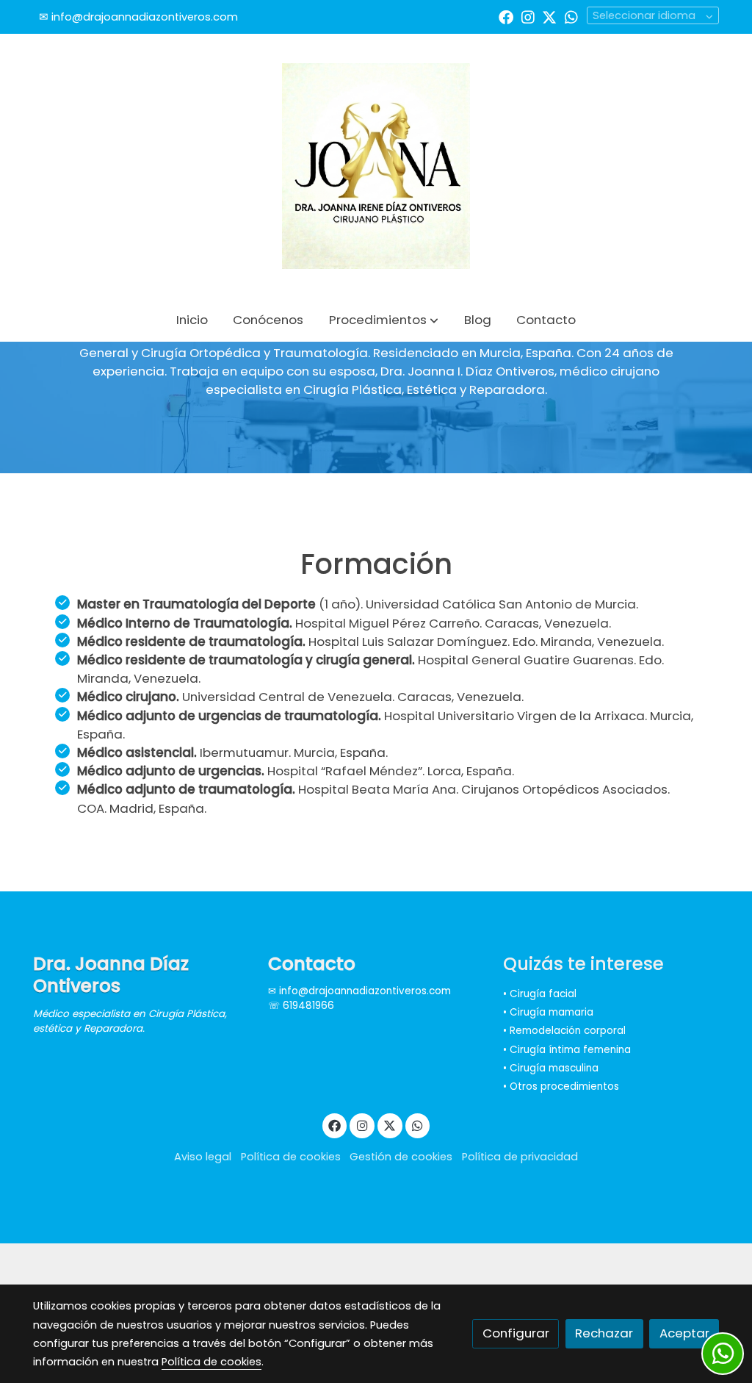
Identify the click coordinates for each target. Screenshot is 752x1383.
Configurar (515, 1333)
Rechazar (604, 1333)
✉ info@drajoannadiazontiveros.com (359, 991)
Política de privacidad (520, 1156)
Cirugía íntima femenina (570, 1050)
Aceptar (684, 1333)
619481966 (308, 1006)
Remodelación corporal (568, 1031)
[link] (376, 166)
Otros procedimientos (564, 1086)
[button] (384, 320)
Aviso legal (202, 1156)
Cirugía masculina (554, 1068)
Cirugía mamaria (551, 1012)
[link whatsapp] (571, 16)
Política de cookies (291, 1156)
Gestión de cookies (401, 1156)
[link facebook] (506, 16)
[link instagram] (528, 16)
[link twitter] (549, 16)
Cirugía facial (543, 994)
